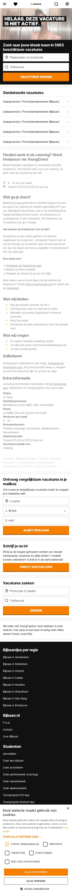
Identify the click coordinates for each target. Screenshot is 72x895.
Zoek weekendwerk (14, 788)
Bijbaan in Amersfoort (15, 691)
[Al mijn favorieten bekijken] (15, 4)
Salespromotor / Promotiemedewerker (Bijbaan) (31, 101)
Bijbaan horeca (26, 458)
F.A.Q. (6, 722)
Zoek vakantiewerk (14, 781)
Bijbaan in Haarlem (14, 684)
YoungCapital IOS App (16, 795)
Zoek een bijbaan (13, 760)
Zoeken (36, 610)
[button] (36, 837)
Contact (7, 729)
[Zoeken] (57, 4)
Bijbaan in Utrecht (13, 670)
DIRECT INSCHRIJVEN (36, 567)
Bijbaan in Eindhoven (15, 705)
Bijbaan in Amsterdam (16, 657)
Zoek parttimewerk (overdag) (20, 774)
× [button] (67, 808)
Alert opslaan (36, 530)
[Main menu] (4, 4)
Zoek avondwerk (13, 767)
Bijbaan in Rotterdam (15, 664)
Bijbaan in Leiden (13, 677)
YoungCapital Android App (19, 801)
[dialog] (36, 850)
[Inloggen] (67, 4)
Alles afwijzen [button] (36, 881)
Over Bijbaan (10, 736)
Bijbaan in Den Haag (15, 698)
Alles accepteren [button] (36, 872)
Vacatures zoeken (36, 77)
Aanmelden (9, 753)
